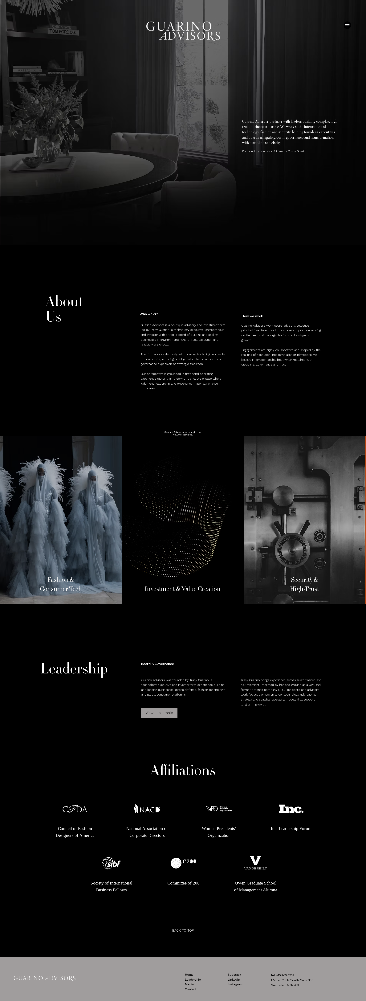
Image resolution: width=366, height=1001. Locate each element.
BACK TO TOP (183, 930)
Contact (190, 989)
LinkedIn (234, 979)
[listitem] (61, 520)
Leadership (193, 979)
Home (189, 974)
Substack (234, 974)
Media (189, 984)
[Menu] (347, 25)
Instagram (235, 984)
